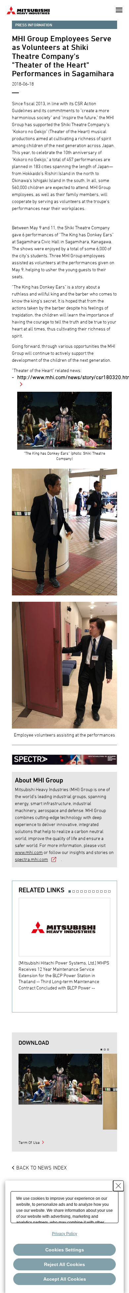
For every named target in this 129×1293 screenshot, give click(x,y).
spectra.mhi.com (31, 859)
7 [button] (93, 891)
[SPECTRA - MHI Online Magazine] (64, 756)
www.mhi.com (29, 852)
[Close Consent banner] (118, 1186)
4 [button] (81, 891)
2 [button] (73, 891)
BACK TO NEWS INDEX (41, 1168)
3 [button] (77, 891)
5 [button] (85, 891)
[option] (68, 944)
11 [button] (109, 891)
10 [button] (105, 891)
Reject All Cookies (64, 1264)
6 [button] (89, 891)
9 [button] (101, 891)
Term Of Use (29, 1142)
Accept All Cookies (64, 1279)
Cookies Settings (64, 1249)
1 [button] (69, 891)
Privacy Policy (64, 1233)
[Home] (28, 9)
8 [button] (97, 891)
